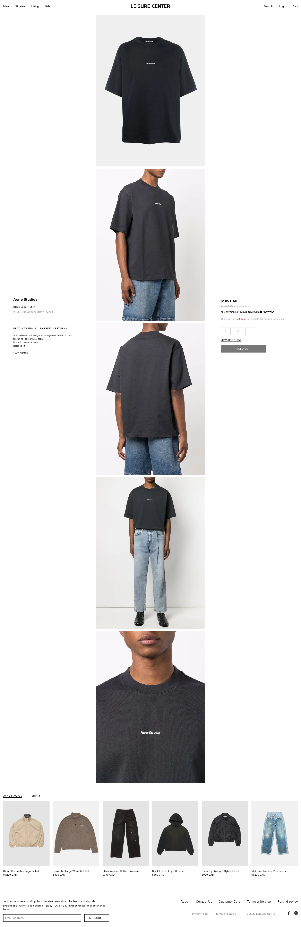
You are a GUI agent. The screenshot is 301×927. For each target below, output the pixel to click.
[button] (253, 312)
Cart (295, 6)
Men (6, 6)
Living (35, 6)
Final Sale (240, 319)
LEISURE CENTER (266, 914)
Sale (47, 6)
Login (282, 6)
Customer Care (229, 901)
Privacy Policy (200, 914)
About (185, 901)
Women (20, 6)
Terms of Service (259, 901)
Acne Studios (25, 299)
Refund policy (287, 901)
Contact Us (204, 901)
